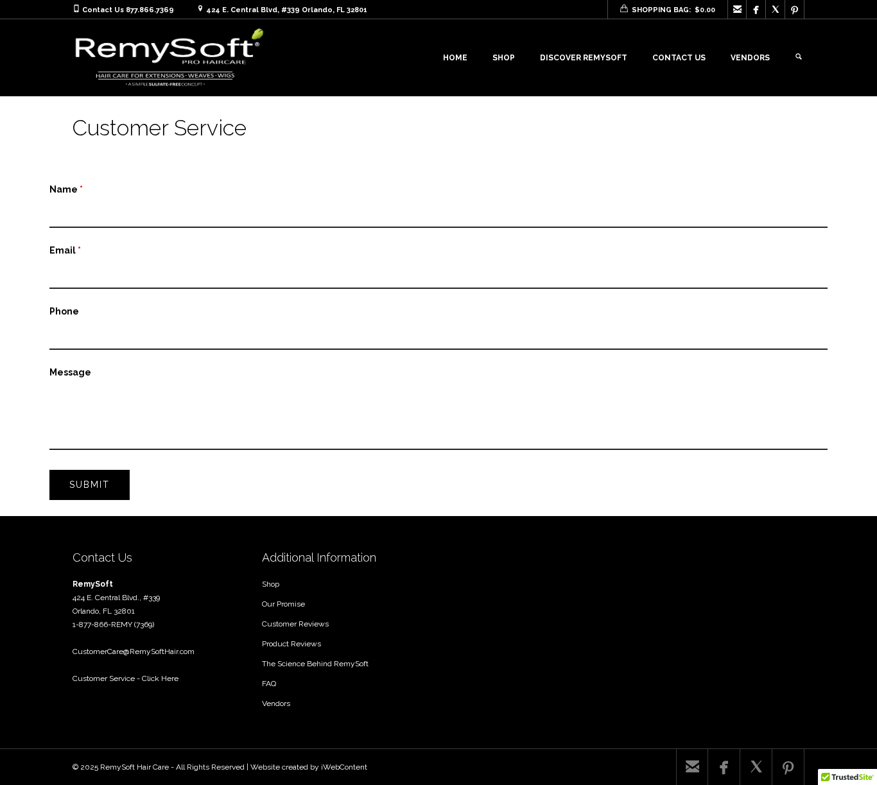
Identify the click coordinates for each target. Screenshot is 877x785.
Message (70, 372)
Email (65, 250)
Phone (64, 311)
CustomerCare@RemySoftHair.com (134, 651)
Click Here (160, 678)
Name (66, 189)
